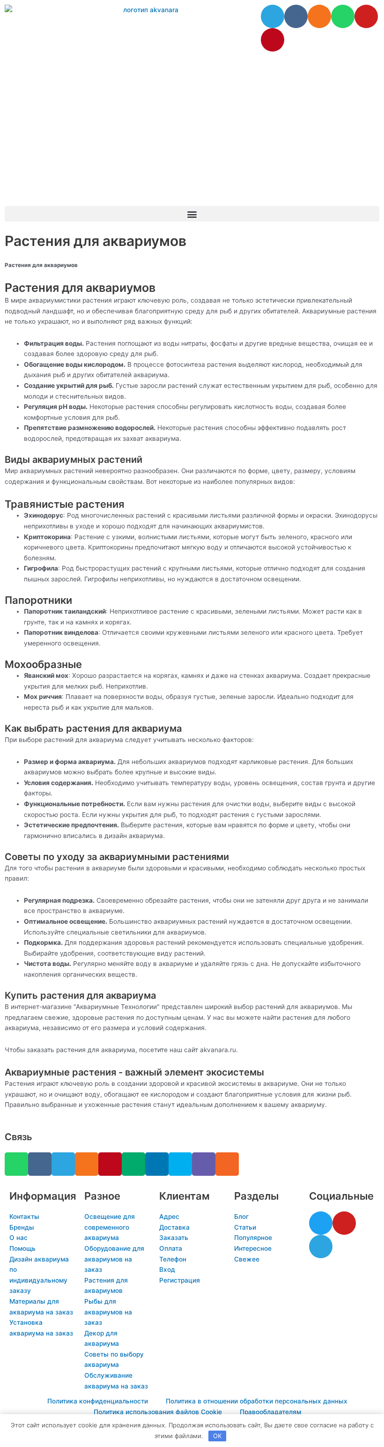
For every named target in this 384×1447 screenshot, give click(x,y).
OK (217, 1436)
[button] (192, 214)
